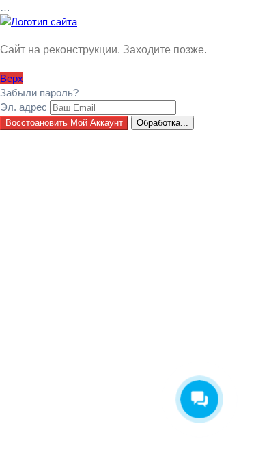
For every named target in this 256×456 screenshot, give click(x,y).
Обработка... (162, 123)
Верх (11, 78)
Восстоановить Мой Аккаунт (64, 123)
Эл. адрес (23, 107)
